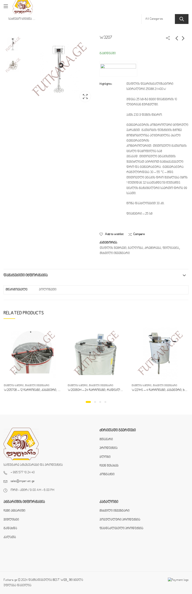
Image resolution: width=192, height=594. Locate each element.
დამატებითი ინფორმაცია (26, 275)
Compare (139, 234)
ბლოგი (105, 457)
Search (181, 19)
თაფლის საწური (14, 385)
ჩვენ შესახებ (109, 465)
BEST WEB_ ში (63, 580)
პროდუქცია (109, 448)
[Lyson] (118, 69)
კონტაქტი (107, 474)
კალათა (10, 537)
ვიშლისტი (11, 519)
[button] (88, 402)
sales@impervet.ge (22, 481)
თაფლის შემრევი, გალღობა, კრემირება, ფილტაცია (139, 248)
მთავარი (106, 439)
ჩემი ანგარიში (14, 511)
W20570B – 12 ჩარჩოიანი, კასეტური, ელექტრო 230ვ (42, 390)
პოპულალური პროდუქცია (120, 519)
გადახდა (10, 528)
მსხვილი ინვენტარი (115, 253)
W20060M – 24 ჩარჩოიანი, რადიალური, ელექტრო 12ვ (108, 390)
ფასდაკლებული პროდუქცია (121, 528)
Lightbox (85, 96)
